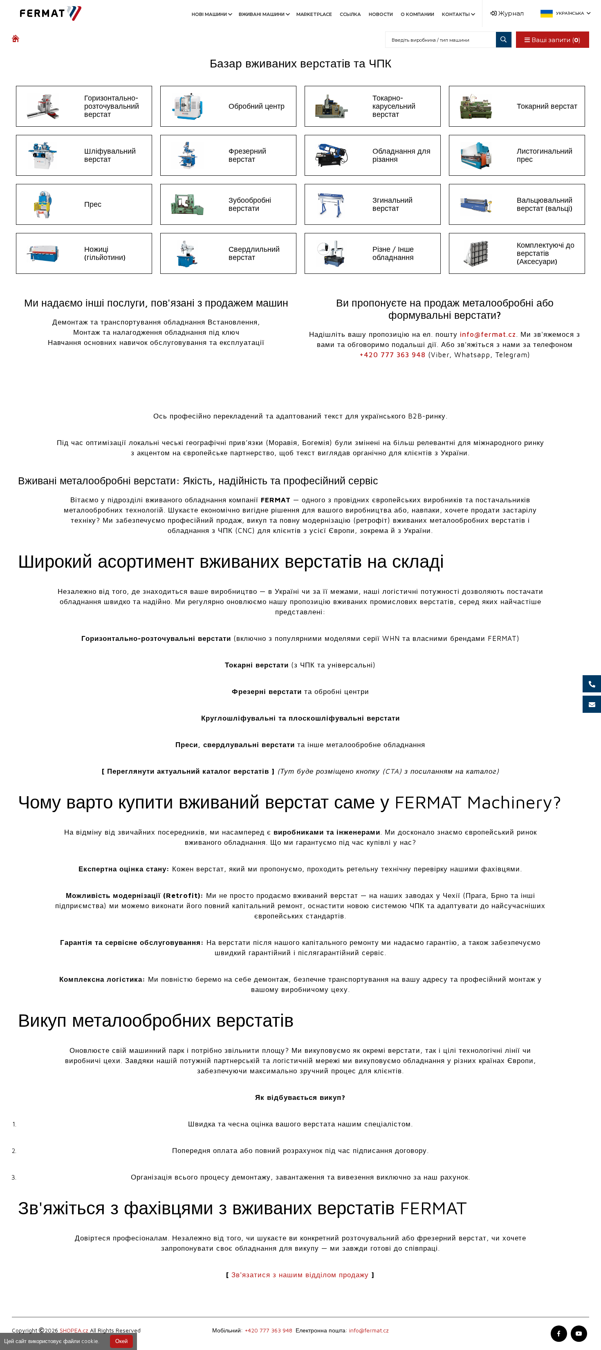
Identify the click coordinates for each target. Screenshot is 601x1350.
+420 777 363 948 (392, 355)
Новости (381, 14)
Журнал (510, 13)
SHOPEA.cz (74, 1330)
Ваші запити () (555, 40)
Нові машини (209, 14)
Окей (121, 1341)
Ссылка (350, 14)
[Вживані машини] (17, 39)
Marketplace (314, 14)
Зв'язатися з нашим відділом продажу (300, 1275)
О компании (417, 14)
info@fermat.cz (488, 334)
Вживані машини (262, 14)
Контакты (456, 14)
